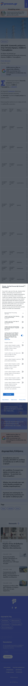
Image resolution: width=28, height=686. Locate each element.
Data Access (14, 399)
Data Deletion (5, 399)
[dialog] (14, 343)
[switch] (22, 317)
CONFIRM (8, 394)
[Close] (25, 286)
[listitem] (14, 313)
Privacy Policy (22, 399)
